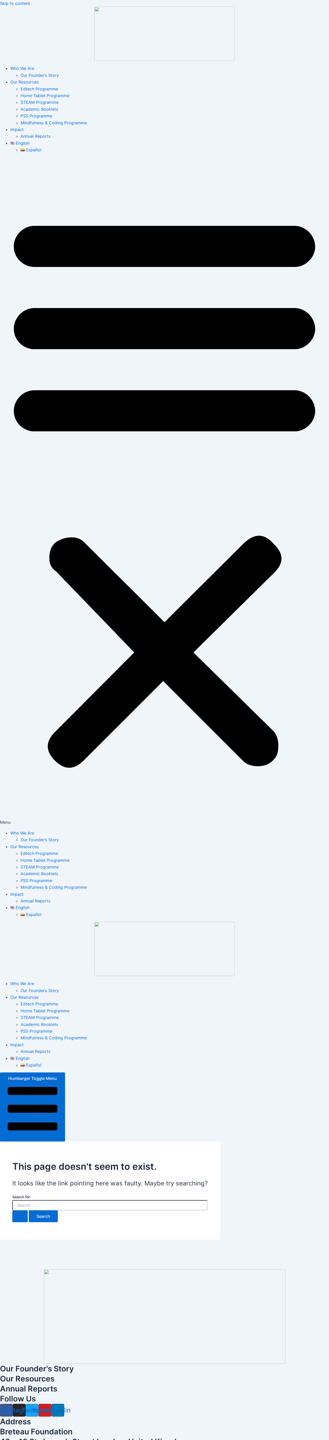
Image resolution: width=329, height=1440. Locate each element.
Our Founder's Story (37, 1368)
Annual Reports (35, 136)
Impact (17, 129)
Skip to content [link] (15, 3)
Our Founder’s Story (40, 75)
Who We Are (22, 68)
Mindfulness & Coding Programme (54, 122)
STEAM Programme (40, 102)
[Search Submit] (20, 1216)
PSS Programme (36, 115)
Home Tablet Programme (45, 95)
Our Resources (24, 82)
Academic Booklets (39, 109)
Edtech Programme (39, 88)
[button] (164, 491)
